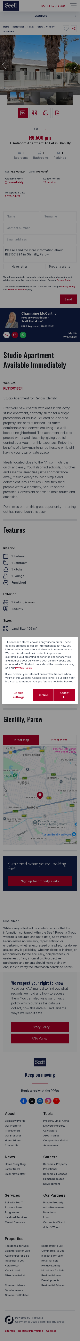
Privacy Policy (23, 667)
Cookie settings (18, 695)
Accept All (65, 695)
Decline (43, 695)
